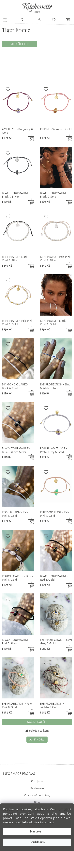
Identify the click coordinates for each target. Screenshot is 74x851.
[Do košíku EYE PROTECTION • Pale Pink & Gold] (31, 712)
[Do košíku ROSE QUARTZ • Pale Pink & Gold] (31, 520)
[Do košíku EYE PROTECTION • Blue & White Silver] (69, 393)
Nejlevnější (11, 63)
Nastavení (37, 831)
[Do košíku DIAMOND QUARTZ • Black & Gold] (31, 393)
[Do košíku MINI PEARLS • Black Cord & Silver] (31, 265)
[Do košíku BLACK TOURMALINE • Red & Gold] (69, 584)
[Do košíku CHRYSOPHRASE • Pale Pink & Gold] (69, 520)
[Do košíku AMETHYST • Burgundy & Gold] (31, 137)
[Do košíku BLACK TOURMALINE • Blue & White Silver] (31, 457)
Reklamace (37, 788)
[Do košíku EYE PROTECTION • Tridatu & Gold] (69, 712)
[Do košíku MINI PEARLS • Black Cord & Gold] (69, 329)
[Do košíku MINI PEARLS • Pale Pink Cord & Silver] (69, 265)
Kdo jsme (37, 781)
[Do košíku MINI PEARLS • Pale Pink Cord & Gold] (31, 329)
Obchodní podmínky (37, 795)
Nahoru (39, 739)
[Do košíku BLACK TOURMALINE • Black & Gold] (69, 201)
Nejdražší (28, 63)
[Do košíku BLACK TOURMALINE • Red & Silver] (31, 648)
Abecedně (10, 71)
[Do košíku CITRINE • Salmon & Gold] (69, 137)
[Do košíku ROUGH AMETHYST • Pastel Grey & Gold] (69, 457)
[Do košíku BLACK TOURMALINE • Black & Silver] (31, 201)
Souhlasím (37, 842)
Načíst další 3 (37, 722)
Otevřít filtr (19, 44)
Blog (37, 802)
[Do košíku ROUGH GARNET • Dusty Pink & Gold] (31, 584)
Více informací (44, 822)
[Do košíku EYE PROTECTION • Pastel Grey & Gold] (69, 648)
